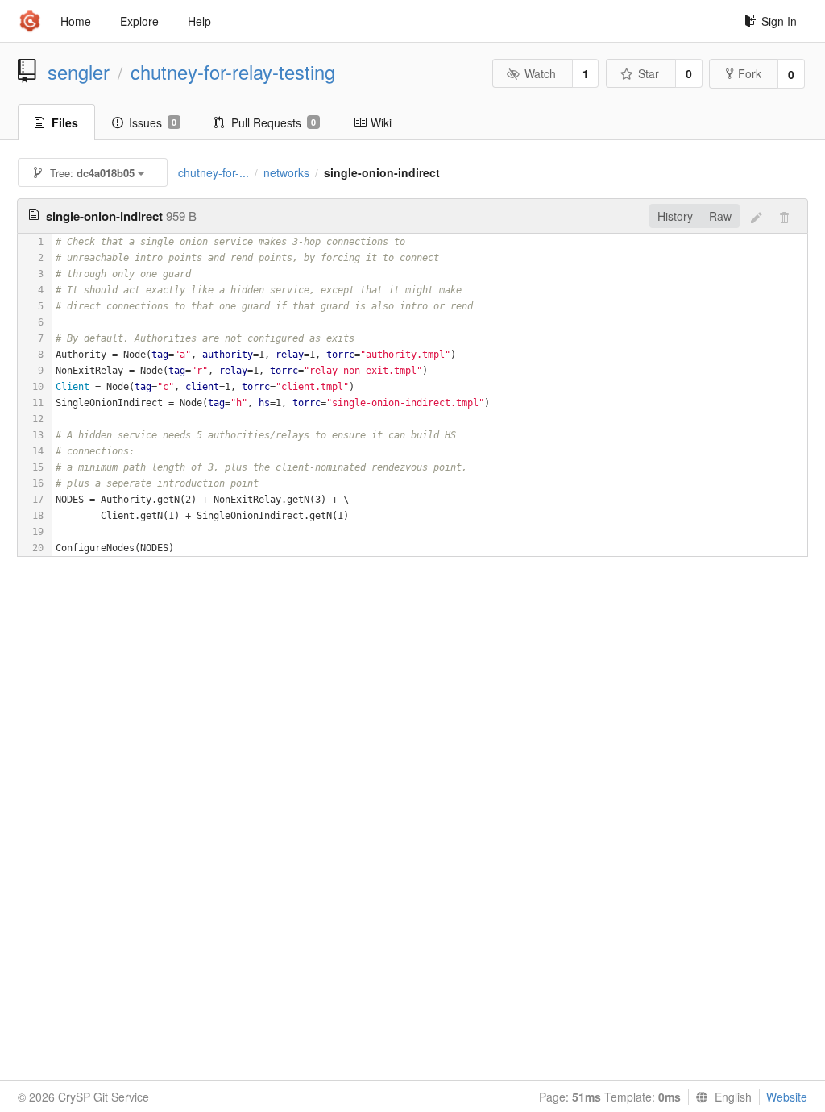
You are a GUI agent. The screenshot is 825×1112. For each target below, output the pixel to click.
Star (648, 73)
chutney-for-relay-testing (233, 71)
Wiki (381, 122)
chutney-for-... (213, 172)
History (675, 216)
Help (199, 21)
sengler (79, 71)
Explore (139, 21)
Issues (152, 122)
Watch (540, 73)
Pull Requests (273, 122)
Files (65, 122)
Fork (749, 73)
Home (75, 21)
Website (786, 1097)
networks (286, 172)
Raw (720, 216)
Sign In (779, 21)
